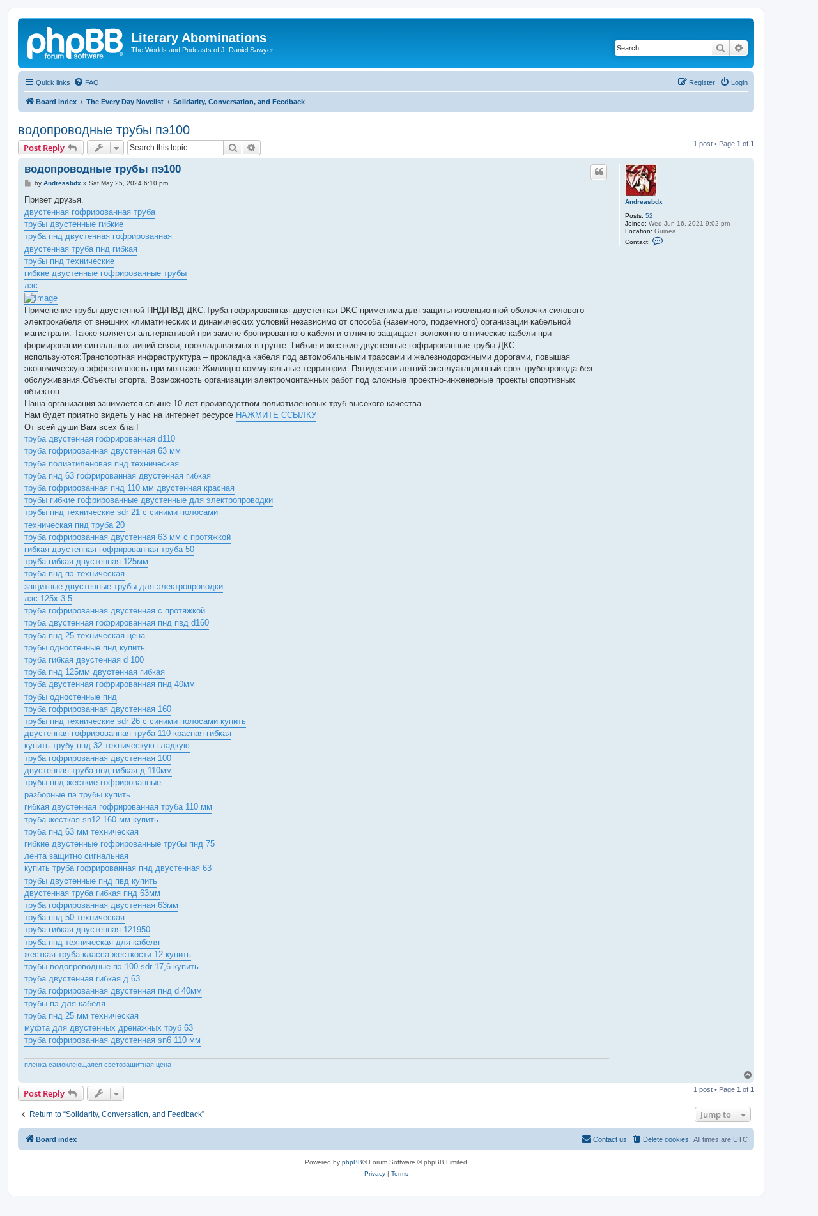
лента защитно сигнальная (76, 856)
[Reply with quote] (598, 172)
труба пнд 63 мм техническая (81, 831)
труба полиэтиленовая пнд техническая (101, 463)
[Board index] (76, 41)
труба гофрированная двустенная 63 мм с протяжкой (127, 537)
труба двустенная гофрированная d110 (99, 438)
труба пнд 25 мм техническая (81, 1015)
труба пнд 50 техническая (74, 917)
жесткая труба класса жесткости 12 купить (107, 954)
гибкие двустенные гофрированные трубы (105, 273)
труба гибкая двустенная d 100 (84, 660)
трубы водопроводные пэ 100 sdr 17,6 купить (111, 966)
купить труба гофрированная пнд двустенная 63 (118, 868)
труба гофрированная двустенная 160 (97, 709)
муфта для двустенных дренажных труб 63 (108, 1028)
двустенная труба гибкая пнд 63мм (92, 893)
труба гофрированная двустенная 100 (97, 758)
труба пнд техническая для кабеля (92, 942)
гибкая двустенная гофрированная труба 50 (109, 549)
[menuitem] (86, 82)
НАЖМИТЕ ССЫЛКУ (276, 415)
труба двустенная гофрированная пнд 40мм (109, 684)
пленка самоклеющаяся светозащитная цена (97, 1064)
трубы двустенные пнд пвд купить (90, 881)
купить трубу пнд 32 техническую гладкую (107, 745)
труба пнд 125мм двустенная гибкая (94, 672)
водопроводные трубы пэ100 (104, 130)
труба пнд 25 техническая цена (84, 635)
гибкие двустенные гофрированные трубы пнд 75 (119, 844)
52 (649, 215)
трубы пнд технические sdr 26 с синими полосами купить (135, 721)
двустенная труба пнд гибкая (80, 249)
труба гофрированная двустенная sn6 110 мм (112, 1040)
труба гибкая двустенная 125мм (86, 561)
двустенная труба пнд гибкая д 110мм (98, 770)
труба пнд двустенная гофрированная (98, 236)
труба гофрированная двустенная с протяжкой (114, 610)
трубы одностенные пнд (70, 697)
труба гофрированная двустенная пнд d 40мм (113, 991)
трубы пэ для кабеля (64, 1003)
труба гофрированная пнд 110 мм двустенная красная (129, 488)
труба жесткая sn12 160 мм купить (91, 819)
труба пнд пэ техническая (74, 573)
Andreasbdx (644, 201)
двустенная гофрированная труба (89, 212)
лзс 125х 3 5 (48, 598)
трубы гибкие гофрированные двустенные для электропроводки (148, 500)
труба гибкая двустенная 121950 (87, 929)
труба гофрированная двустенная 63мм (101, 905)
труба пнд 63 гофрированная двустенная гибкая (117, 476)
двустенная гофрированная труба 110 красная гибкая (127, 733)
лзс (31, 285)
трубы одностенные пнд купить (84, 647)
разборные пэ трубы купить (77, 794)
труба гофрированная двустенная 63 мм (102, 451)
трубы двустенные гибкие (73, 224)
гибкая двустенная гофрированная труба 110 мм (118, 807)
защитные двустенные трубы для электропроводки (123, 586)
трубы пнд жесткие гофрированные (92, 782)
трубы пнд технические (69, 261)
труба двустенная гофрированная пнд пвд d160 (116, 622)
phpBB (352, 1162)
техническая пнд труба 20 (74, 525)
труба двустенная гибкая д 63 (82, 978)
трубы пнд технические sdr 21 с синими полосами (121, 512)
